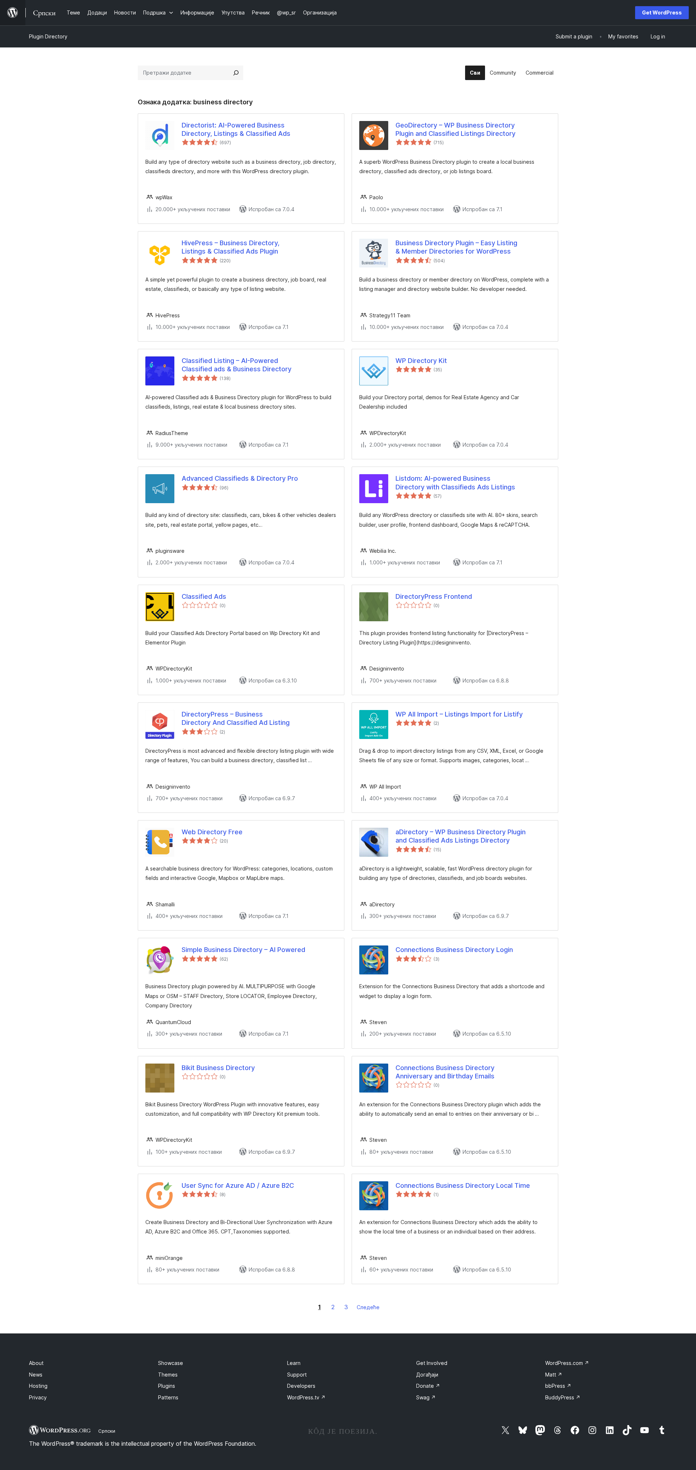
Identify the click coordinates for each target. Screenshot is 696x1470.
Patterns (168, 1397)
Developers (301, 1386)
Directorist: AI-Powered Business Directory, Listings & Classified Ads (236, 129)
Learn (294, 1363)
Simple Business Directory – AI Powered (243, 949)
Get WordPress (662, 12)
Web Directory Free (212, 832)
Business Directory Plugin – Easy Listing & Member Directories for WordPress (456, 247)
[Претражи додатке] (236, 73)
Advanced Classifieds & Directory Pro (240, 478)
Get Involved (431, 1363)
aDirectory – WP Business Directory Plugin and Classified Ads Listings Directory (460, 836)
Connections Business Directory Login (454, 949)
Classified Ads (204, 596)
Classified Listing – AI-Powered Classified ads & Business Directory (236, 365)
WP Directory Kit (421, 360)
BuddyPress (562, 1397)
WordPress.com (567, 1363)
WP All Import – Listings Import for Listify (459, 714)
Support (297, 1374)
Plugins (166, 1386)
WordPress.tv (306, 1397)
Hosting (38, 1386)
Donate (428, 1386)
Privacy (38, 1397)
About (36, 1363)
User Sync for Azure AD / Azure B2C (238, 1185)
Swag (426, 1397)
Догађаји (427, 1374)
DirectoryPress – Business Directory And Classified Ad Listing (236, 718)
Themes (168, 1374)
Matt (553, 1374)
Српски (106, 1431)
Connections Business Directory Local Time (462, 1185)
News (35, 1374)
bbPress (558, 1386)
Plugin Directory (48, 36)
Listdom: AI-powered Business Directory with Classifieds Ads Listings (455, 482)
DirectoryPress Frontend (433, 596)
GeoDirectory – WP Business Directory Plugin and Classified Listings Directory (455, 129)
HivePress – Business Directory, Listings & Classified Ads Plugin (230, 247)
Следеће (368, 1307)
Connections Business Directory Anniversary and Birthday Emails (444, 1072)
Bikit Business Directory (218, 1068)
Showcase (170, 1363)
